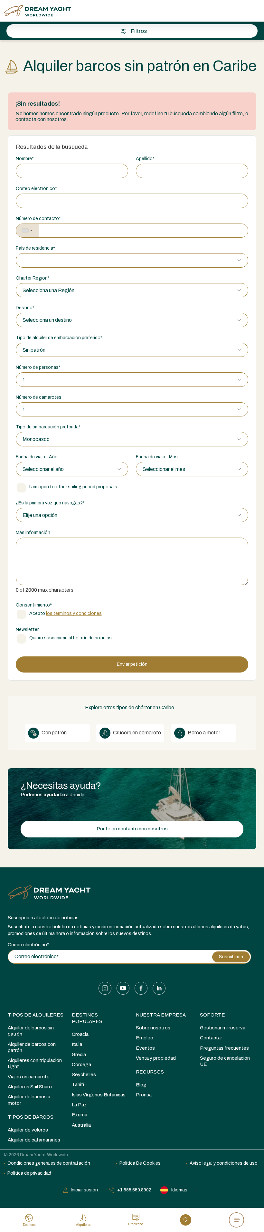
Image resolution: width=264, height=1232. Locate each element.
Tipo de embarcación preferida (48, 427)
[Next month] (243, 117)
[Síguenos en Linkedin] (159, 988)
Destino (25, 307)
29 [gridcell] (93, 216)
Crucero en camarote (136, 732)
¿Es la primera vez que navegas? (50, 503)
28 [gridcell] (77, 216)
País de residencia (35, 248)
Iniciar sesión (84, 1190)
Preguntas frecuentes (224, 1048)
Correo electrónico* (28, 944)
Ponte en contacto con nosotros (132, 828)
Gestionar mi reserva (222, 1027)
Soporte (212, 1014)
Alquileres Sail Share (30, 1086)
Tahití (78, 1084)
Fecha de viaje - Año (37, 456)
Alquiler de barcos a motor (29, 1099)
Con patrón (54, 732)
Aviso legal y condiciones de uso (224, 1163)
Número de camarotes (38, 397)
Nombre (25, 158)
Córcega (81, 1064)
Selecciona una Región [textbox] (48, 290)
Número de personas (38, 367)
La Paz (79, 1104)
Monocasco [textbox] (36, 439)
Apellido (145, 158)
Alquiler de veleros (28, 1129)
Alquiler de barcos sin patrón (31, 1030)
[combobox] (27, 231)
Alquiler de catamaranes (34, 1139)
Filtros (139, 31)
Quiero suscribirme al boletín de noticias (70, 637)
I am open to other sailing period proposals (73, 486)
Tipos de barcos (30, 1117)
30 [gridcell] (108, 216)
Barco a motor (203, 732)
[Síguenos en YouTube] (123, 988)
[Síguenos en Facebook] (141, 988)
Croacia (80, 1034)
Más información (33, 532)
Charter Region (33, 278)
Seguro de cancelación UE (225, 1061)
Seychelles (84, 1074)
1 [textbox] (24, 379)
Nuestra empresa (161, 1014)
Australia (81, 1125)
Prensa (144, 1094)
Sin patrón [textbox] (34, 350)
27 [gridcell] (61, 216)
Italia (77, 1044)
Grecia (79, 1054)
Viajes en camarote (29, 1076)
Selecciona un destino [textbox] (47, 320)
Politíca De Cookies (140, 1163)
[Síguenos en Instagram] (105, 988)
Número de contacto (38, 218)
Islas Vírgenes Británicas (99, 1094)
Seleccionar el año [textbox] (43, 469)
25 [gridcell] (30, 216)
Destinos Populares (87, 1018)
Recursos (150, 1071)
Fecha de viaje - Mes (157, 456)
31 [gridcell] (14, 232)
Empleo (144, 1037)
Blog (141, 1084)
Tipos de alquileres (35, 1014)
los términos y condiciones (74, 613)
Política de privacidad (29, 1173)
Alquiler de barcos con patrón (32, 1047)
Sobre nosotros (153, 1027)
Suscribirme (231, 956)
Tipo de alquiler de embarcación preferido (59, 337)
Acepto (65, 613)
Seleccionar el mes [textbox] (164, 469)
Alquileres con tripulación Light (35, 1063)
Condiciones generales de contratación (48, 1163)
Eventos (145, 1048)
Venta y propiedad (156, 1058)
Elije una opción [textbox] (40, 515)
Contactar (211, 1037)
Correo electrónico (36, 188)
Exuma (79, 1114)
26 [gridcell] (45, 216)
